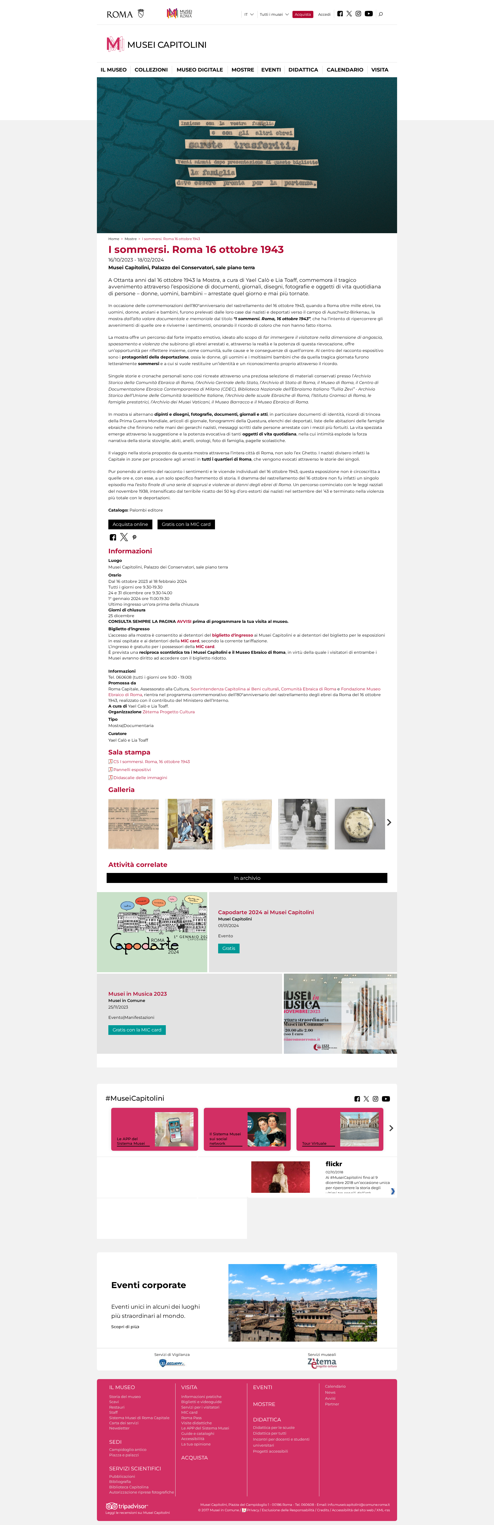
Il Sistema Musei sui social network (225, 1139)
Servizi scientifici (135, 1468)
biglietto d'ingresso (232, 635)
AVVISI (184, 621)
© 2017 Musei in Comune (218, 1510)
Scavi (114, 1401)
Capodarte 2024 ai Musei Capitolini (266, 912)
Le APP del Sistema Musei (131, 1141)
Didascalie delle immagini (140, 777)
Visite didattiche (196, 1423)
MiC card (190, 640)
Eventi (271, 70)
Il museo (114, 70)
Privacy (253, 1510)
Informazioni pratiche (201, 1396)
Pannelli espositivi (132, 769)
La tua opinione (196, 1444)
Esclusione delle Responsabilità (288, 1510)
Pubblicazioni (122, 1476)
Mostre (243, 70)
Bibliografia (120, 1481)
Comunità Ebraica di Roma (308, 689)
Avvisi (330, 1398)
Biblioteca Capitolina (129, 1487)
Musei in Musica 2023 (137, 994)
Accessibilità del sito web (353, 1510)
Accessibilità (192, 1438)
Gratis (228, 948)
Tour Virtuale (314, 1143)
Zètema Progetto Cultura (169, 711)
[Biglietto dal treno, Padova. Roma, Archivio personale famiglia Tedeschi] (247, 824)
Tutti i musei (271, 14)
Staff (113, 1412)
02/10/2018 (358, 1182)
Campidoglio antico (127, 1449)
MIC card (189, 1412)
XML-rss (383, 1510)
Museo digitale (200, 70)
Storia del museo (125, 1396)
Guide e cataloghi (197, 1433)
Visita (380, 70)
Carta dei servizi (124, 1423)
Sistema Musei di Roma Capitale (139, 1417)
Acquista (303, 14)
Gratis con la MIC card (186, 524)
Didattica (303, 70)
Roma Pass (191, 1417)
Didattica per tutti (269, 1433)
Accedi (324, 14)
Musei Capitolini (167, 44)
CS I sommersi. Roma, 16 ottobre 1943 (151, 761)
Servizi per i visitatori (200, 1407)
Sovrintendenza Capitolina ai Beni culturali (235, 689)
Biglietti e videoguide (201, 1401)
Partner (332, 1404)
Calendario (345, 70)
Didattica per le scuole (274, 1427)
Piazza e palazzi (124, 1455)
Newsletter (119, 1428)
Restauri (117, 1407)
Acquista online (130, 524)
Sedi (115, 1442)
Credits (323, 1510)
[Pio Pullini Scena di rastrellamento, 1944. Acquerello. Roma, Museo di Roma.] (190, 832)
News (330, 1392)
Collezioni (151, 70)
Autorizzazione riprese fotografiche (141, 1492)
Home (113, 239)
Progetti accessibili (270, 1451)
